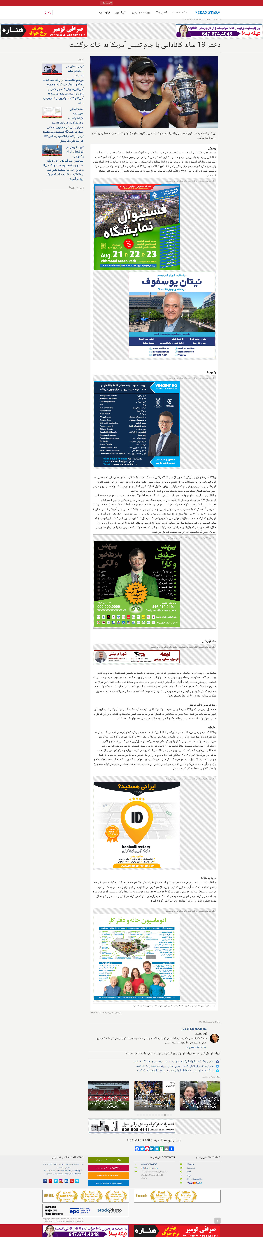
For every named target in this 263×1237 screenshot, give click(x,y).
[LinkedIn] (151, 1150)
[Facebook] (137, 1150)
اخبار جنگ (161, 12)
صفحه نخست (180, 12)
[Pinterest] (147, 1150)
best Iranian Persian (60, 1170)
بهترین (73, 1164)
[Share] (171, 1150)
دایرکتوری (120, 12)
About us (190, 1164)
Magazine (48, 1174)
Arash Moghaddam (194, 1029)
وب (66, 1164)
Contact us (191, 1168)
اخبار (44, 1164)
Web (72, 1174)
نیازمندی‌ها (104, 12)
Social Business (63, 1174)
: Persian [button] (107, 3)
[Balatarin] (161, 1150)
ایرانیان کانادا (52, 1164)
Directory (77, 1174)
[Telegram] (156, 1150)
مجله (69, 1164)
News (69, 1170)
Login (189, 1175)
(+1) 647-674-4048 (149, 1164)
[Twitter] (142, 1150)
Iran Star (47, 1170)
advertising (76, 1170)
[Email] (166, 1150)
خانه (219, 19)
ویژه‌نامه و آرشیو (141, 12)
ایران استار (79, 1164)
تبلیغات (61, 1167)
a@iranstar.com (197, 1047)
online (55, 1174)
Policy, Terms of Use (194, 1179)
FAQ (189, 1172)
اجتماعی (67, 1167)
